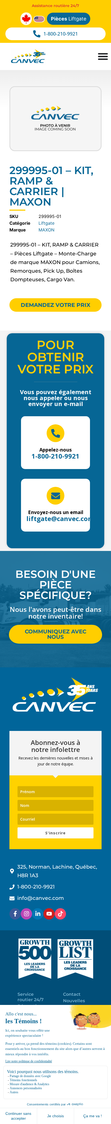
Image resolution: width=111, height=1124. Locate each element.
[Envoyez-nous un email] (55, 496)
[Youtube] (49, 914)
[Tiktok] (60, 914)
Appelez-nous (55, 449)
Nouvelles (74, 1000)
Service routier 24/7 (31, 997)
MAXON (46, 230)
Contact (72, 994)
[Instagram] (26, 914)
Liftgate (68, 19)
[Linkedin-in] (37, 914)
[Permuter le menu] (103, 56)
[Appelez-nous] (55, 433)
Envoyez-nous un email (55, 512)
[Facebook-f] (15, 914)
